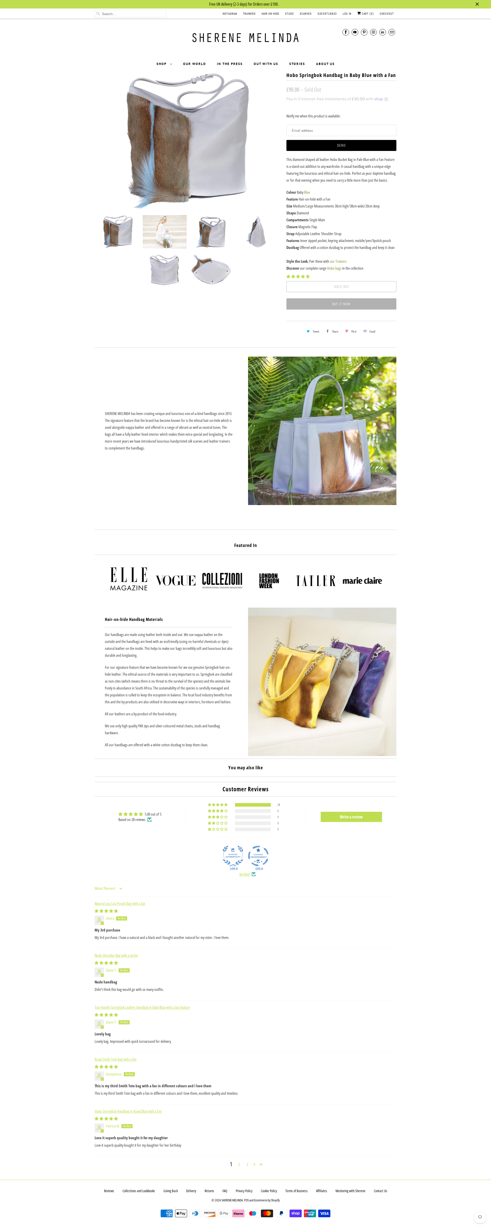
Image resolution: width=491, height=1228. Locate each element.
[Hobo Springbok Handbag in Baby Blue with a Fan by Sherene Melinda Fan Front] (188, 141)
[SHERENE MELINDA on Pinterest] (364, 32)
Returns (209, 1190)
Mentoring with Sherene (350, 1190)
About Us (325, 64)
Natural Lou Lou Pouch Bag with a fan (120, 903)
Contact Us (380, 1190)
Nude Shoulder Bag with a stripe (116, 955)
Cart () (367, 13)
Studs (289, 13)
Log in (347, 13)
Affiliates (321, 1190)
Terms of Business (296, 1190)
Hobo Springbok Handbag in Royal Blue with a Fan (128, 1111)
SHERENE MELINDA (232, 1200)
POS (246, 1200)
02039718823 (327, 13)
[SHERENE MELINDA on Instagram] (373, 32)
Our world (194, 64)
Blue (307, 192)
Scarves (306, 13)
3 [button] (247, 1164)
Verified (244, 874)
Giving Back (170, 1190)
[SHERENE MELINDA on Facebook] (345, 32)
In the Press (230, 64)
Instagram (229, 13)
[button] (298, 276)
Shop (162, 64)
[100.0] (233, 856)
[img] (106, 910)
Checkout (387, 13)
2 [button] (239, 1164)
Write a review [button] (351, 817)
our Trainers (338, 261)
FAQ (224, 1190)
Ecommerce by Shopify (267, 1200)
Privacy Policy (244, 1190)
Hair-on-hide (270, 13)
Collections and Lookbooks (138, 1190)
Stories (297, 64)
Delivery (191, 1190)
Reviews (109, 1190)
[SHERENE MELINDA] (245, 39)
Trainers (249, 13)
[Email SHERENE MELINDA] (391, 32)
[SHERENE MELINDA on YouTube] (355, 32)
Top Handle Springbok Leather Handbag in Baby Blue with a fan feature (142, 1007)
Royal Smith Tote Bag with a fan (116, 1059)
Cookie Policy (269, 1190)
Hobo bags (334, 268)
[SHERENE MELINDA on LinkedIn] (382, 32)
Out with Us (266, 64)
